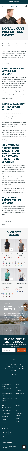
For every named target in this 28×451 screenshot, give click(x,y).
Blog (17, 387)
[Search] (5, 6)
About (17, 384)
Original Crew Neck (7, 253)
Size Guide (18, 390)
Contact (18, 407)
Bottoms (4, 419)
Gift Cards (4, 422)
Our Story (9, 330)
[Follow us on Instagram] (10, 432)
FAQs (17, 410)
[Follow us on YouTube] (3, 436)
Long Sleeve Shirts (6, 410)
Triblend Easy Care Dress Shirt (20, 284)
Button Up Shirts (6, 413)
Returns (17, 418)
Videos (17, 399)
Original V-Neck (21, 253)
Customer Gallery (20, 396)
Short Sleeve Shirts (6, 407)
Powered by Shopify (11, 446)
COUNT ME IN (21, 350)
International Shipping (19, 414)
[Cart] (25, 6)
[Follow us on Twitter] (7, 432)
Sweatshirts (5, 416)
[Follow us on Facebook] (3, 432)
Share (3, 224)
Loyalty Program (20, 393)
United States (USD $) (7, 442)
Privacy (17, 421)
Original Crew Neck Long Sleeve (7, 284)
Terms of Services (20, 424)
